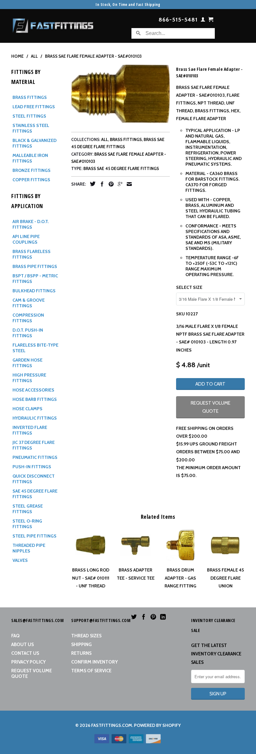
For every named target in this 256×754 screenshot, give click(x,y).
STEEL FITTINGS (29, 116)
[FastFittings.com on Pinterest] (153, 617)
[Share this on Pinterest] (110, 184)
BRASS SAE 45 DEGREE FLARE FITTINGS (121, 168)
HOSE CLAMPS (27, 408)
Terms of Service (91, 671)
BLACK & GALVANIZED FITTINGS (34, 143)
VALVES (20, 560)
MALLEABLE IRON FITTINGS (30, 158)
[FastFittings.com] (53, 24)
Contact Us (25, 653)
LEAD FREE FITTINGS (33, 106)
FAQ (15, 636)
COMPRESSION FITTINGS (28, 317)
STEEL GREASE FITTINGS (27, 508)
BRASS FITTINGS (29, 97)
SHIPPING (81, 644)
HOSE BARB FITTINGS (34, 399)
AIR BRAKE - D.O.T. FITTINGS (30, 224)
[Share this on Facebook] (100, 184)
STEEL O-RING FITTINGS (27, 523)
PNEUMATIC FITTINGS (34, 457)
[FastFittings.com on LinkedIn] (163, 617)
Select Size (189, 287)
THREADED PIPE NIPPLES (28, 548)
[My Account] (203, 20)
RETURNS (81, 653)
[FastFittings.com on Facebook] (143, 617)
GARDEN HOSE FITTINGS (27, 362)
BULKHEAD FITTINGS (34, 291)
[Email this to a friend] (128, 184)
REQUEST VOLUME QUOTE (210, 407)
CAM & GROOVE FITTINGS (28, 303)
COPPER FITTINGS (31, 179)
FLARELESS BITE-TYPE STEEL (35, 347)
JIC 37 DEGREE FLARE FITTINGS (33, 445)
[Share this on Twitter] (91, 184)
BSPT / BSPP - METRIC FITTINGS (35, 278)
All (104, 139)
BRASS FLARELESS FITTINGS (31, 254)
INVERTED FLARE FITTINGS (29, 430)
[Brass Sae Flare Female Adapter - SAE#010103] (120, 94)
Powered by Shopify (157, 725)
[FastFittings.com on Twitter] (134, 617)
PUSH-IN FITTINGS (31, 466)
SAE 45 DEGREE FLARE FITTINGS (34, 493)
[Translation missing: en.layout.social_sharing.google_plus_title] (119, 184)
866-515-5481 (178, 20)
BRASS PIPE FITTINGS (34, 266)
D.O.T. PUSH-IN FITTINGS (27, 332)
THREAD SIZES (86, 636)
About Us (22, 644)
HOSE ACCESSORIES (33, 390)
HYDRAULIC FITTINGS (34, 418)
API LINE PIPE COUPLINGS (26, 239)
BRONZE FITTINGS (31, 170)
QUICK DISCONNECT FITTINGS (33, 478)
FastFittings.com (111, 725)
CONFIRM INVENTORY (94, 662)
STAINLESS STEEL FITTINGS (30, 128)
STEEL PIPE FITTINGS (34, 536)
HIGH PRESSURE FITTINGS (29, 377)
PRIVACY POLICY (28, 662)
